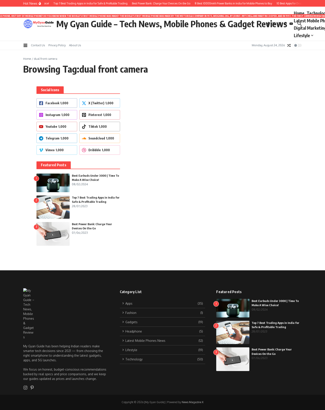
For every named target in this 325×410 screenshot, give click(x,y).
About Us (75, 45)
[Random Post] (289, 45)
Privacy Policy (57, 45)
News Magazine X (192, 402)
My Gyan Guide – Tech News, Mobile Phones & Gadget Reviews (171, 23)
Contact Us (38, 45)
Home (299, 13)
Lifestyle (302, 35)
